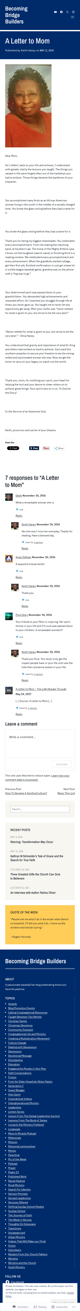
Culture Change (17, 1042)
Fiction (12, 1077)
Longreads (14, 1129)
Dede (19, 495)
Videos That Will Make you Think (27, 1241)
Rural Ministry (16, 1185)
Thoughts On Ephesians (22, 1224)
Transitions (14, 1228)
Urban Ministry (16, 1237)
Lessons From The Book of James (27, 1120)
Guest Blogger (16, 1090)
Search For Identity (19, 1189)
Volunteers (14, 1250)
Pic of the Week (17, 1159)
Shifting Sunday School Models (26, 1206)
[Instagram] (73, 11)
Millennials (14, 1137)
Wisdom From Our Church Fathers (27, 1254)
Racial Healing (16, 1181)
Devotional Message (20, 1055)
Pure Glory (22, 615)
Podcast (12, 1163)
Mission (12, 1142)
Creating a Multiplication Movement (29, 1038)
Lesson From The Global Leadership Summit (34, 1116)
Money (12, 1150)
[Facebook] (61, 11)
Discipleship (15, 1060)
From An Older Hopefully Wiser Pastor (30, 1081)
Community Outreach (20, 1029)
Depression (15, 1051)
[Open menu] (72, 17)
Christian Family (17, 1021)
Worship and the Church (22, 1263)
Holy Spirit (14, 1094)
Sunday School (16, 1211)
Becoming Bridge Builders (16, 14)
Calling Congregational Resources (27, 1012)
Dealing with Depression (22, 1047)
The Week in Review (20, 1219)
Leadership (14, 1107)
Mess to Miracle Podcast (22, 1133)
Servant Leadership (19, 1198)
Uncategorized (16, 1232)
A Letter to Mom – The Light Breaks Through (41, 689)
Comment (62, 764)
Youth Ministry (16, 1267)
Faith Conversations (19, 1073)
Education (14, 1064)
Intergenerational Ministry (23, 1103)
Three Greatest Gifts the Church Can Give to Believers (35, 876)
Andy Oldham (23, 557)
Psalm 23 (13, 1172)
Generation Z (15, 1086)
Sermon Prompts (18, 1193)
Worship (13, 1258)
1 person (38, 542)
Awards (12, 1004)
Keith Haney (29, 524)
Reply (19, 515)
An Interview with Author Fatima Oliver (33, 893)
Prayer (12, 1168)
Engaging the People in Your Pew (27, 1068)
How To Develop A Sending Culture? (26, 793)
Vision (12, 1245)
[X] (67, 11)
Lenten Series (16, 1111)
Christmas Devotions (20, 1025)
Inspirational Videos (20, 1098)
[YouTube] (55, 11)
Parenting (13, 1155)
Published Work (17, 1176)
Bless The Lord (66, 793)
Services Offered (18, 1202)
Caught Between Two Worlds (25, 1016)
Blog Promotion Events (21, 1008)
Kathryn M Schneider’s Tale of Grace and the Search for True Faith (36, 858)
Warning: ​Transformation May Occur (31, 842)
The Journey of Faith (20, 1215)
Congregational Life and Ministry (27, 1034)
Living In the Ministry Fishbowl (26, 1124)
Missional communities (21, 1146)
